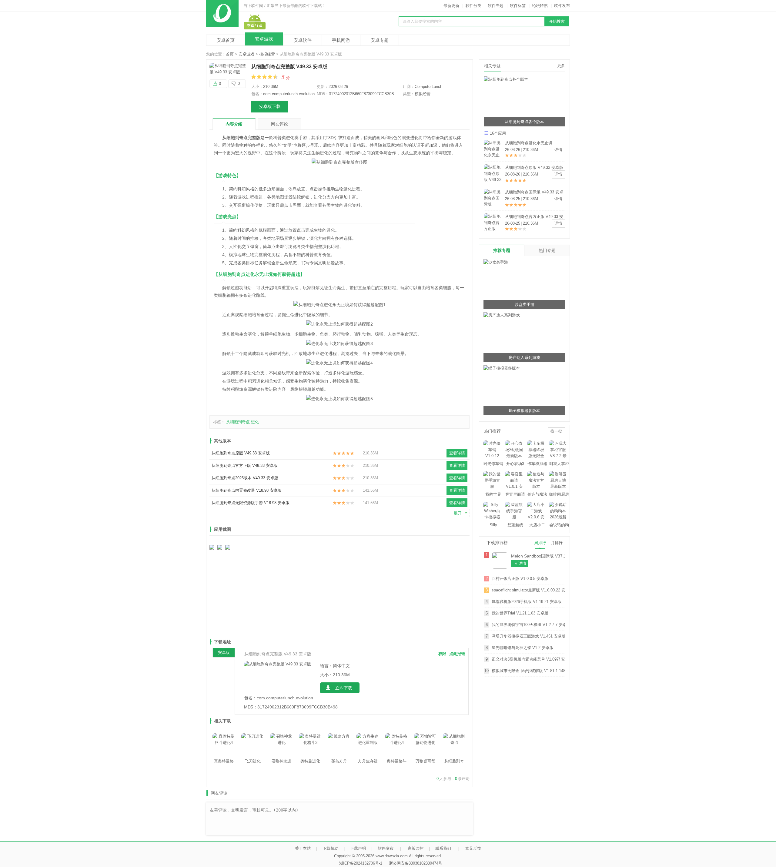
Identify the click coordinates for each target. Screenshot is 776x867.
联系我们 (443, 848)
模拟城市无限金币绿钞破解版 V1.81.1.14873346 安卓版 (528, 670)
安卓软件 (302, 40)
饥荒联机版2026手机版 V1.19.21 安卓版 (527, 601)
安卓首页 (225, 40)
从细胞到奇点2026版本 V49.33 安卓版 (245, 478)
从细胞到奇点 (238, 422)
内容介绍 (234, 124)
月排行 (557, 543)
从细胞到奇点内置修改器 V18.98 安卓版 (247, 490)
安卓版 (224, 652)
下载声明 (358, 848)
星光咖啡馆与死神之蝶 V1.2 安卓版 (523, 647)
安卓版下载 (269, 106)
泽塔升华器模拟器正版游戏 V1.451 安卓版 (528, 636)
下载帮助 (330, 848)
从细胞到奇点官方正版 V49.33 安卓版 (245, 465)
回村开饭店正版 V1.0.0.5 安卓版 (520, 578)
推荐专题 (501, 250)
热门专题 (547, 250)
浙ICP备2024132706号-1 (360, 863)
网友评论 (279, 124)
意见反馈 (473, 848)
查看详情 (457, 453)
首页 (230, 54)
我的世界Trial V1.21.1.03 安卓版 (520, 613)
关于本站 (303, 848)
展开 (458, 513)
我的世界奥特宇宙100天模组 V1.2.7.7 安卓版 (528, 624)
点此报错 (457, 653)
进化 (255, 422)
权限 (442, 653)
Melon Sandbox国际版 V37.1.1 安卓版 (538, 556)
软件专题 (495, 5)
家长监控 (415, 848)
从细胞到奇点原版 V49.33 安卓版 (241, 453)
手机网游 (341, 40)
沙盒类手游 (524, 304)
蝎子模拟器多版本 (524, 410)
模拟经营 (267, 54)
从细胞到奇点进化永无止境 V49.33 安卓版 (528, 143)
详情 (558, 149)
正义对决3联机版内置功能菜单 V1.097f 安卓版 (528, 659)
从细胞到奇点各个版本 (524, 121)
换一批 (556, 431)
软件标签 (518, 5)
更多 (561, 65)
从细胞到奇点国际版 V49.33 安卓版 (534, 193)
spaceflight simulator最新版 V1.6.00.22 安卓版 (528, 590)
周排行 (540, 543)
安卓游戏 (264, 39)
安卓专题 (379, 40)
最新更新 (451, 5)
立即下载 (343, 687)
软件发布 (562, 5)
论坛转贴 (540, 5)
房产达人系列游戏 (524, 357)
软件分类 (473, 5)
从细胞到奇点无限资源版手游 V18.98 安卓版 (250, 502)
